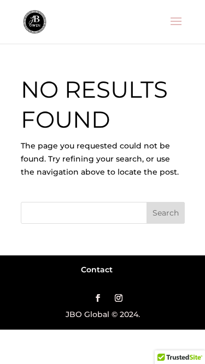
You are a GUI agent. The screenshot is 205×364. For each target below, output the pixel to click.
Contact (97, 270)
